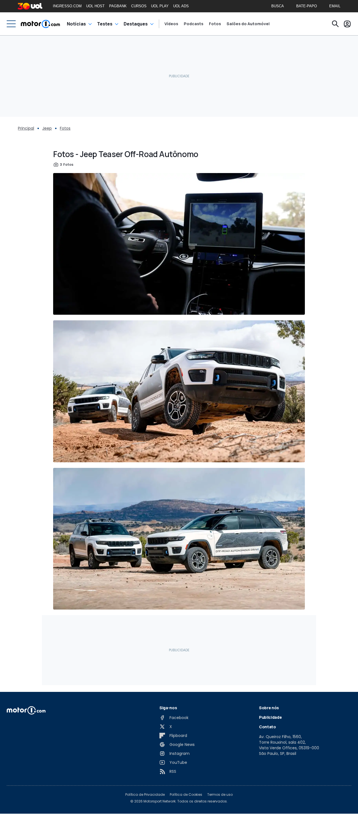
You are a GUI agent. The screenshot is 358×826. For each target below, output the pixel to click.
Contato (267, 726)
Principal (26, 128)
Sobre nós (269, 707)
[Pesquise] (335, 23)
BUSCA (277, 6)
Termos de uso (220, 794)
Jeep (47, 128)
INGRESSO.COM (67, 6)
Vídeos (171, 23)
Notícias (76, 24)
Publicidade (270, 717)
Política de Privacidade (145, 794)
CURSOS (139, 6)
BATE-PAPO (306, 6)
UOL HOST (95, 6)
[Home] (40, 24)
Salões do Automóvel (248, 23)
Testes (104, 24)
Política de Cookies (186, 794)
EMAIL (334, 6)
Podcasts (193, 23)
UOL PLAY (160, 6)
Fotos (215, 23)
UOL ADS (181, 6)
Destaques (136, 24)
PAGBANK (118, 6)
